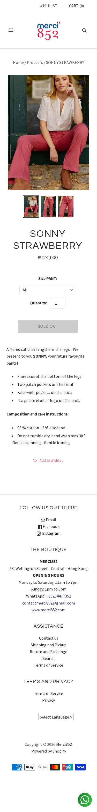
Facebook (50, 526)
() (76, 5)
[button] (48, 460)
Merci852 (64, 744)
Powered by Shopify (48, 751)
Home (18, 62)
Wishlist (48, 5)
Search (49, 658)
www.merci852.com (48, 609)
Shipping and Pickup (48, 644)
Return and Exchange (48, 651)
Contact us (48, 638)
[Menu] (11, 30)
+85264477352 (58, 596)
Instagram (51, 533)
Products (35, 62)
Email (50, 519)
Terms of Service (48, 665)
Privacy (48, 700)
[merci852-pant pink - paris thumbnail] (31, 206)
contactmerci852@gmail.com (48, 603)
